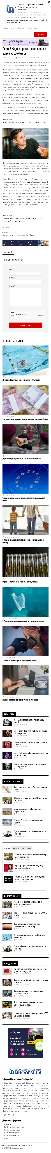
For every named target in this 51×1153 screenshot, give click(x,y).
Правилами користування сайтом (28, 12)
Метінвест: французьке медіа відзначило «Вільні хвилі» (21, 380)
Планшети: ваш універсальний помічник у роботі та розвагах (30, 855)
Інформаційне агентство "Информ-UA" (17, 1145)
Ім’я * (11, 270)
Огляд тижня (10, 963)
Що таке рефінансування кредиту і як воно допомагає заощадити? (30, 970)
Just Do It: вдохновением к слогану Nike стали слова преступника (30, 878)
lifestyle (7, 848)
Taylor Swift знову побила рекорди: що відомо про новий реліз (31, 754)
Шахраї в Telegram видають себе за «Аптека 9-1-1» (30, 914)
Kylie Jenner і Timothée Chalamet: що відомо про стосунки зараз (30, 732)
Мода (29, 848)
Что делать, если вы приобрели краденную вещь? (19, 660)
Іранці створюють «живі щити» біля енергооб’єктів (27, 810)
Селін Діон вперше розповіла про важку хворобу (29, 721)
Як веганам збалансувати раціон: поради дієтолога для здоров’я (29, 1003)
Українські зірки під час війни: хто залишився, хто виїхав (21, 458)
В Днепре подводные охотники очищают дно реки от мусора (23, 621)
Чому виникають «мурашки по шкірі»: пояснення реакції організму (28, 925)
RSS (6, 1138)
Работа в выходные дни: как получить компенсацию (20, 700)
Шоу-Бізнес (9, 714)
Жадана (12, 76)
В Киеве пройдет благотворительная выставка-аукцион (24, 122)
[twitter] (4, 1115)
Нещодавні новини (13, 782)
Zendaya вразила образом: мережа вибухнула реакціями (30, 743)
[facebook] (9, 1115)
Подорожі (15, 848)
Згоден (40, 34)
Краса (23, 848)
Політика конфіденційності (15, 1127)
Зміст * (12, 286)
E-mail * (12, 278)
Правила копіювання (12, 1133)
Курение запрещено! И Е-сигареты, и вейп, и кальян (20, 582)
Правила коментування (13, 1135)
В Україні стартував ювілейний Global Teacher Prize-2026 (31, 799)
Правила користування (13, 1130)
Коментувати (25, 325)
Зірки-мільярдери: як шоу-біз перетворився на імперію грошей (30, 765)
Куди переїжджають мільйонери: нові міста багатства (30, 832)
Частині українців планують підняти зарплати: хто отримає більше (25, 419)
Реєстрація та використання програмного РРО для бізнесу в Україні (31, 1014)
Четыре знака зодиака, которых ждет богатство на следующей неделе (23, 499)
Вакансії (7, 1124)
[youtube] (13, 1115)
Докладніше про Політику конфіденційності (21, 28)
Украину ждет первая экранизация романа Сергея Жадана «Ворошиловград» (22, 220)
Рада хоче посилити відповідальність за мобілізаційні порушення (29, 903)
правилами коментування (17, 17)
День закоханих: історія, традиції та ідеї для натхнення (31, 981)
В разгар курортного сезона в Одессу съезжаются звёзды (29, 866)
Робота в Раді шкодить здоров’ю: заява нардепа (28, 821)
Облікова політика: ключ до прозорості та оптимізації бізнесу (29, 992)
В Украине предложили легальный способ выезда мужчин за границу (23, 541)
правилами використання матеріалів (29, 15)
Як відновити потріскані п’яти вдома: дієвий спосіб (30, 788)
